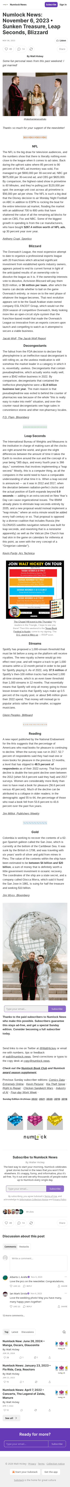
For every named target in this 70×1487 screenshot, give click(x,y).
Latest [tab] (15, 1332)
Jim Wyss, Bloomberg (16, 895)
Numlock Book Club (34, 1068)
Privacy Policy (59, 1199)
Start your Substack (26, 1471)
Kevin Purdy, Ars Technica (19, 553)
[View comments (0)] (22, 1410)
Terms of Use (50, 1196)
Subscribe (51, 4)
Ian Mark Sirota (18, 1293)
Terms (41, 1463)
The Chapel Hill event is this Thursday (33, 621)
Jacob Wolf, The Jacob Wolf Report (24, 338)
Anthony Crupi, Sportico (17, 238)
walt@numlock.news (18, 1056)
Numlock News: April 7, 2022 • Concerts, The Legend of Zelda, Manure (24, 1393)
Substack (19, 1480)
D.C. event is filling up (27, 634)
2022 (34, 1099)
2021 (42, 1099)
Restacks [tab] (24, 1246)
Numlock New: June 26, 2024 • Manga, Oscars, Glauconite (24, 1343)
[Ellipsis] (65, 1276)
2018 (64, 1099)
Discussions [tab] (27, 1332)
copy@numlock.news (37, 1060)
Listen (63, 40)
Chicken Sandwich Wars (38, 1088)
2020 (49, 1099)
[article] (35, 1349)
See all (9, 1418)
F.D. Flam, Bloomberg (16, 417)
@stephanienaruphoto (35, 119)
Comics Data (57, 1079)
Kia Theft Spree (55, 1084)
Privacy (32, 1463)
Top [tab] (6, 1332)
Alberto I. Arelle (18, 1277)
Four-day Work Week (24, 1092)
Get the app (51, 1471)
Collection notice (56, 1463)
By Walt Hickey (11, 1349)
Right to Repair (12, 1088)
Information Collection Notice (34, 1199)
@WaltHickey (48, 1048)
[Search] (64, 1332)
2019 (57, 1099)
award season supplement (19, 1072)
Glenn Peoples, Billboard (18, 715)
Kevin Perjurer (35, 1084)
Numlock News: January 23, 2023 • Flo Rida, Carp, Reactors (27, 1367)
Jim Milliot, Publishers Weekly (21, 813)
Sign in (63, 4)
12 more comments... (14, 1315)
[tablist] (17, 1246)
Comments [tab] (10, 1246)
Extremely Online (13, 1084)
